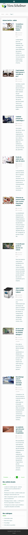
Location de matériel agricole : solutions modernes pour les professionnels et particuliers (13, 488)
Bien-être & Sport (8, 520)
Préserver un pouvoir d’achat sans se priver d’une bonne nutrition (20, 201)
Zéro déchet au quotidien (9, 525)
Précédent (5, 477)
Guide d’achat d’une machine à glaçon (20, 290)
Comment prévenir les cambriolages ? (20, 118)
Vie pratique (19, 81)
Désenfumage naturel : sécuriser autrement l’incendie (20, 381)
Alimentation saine (8, 518)
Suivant (23, 477)
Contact (14, 533)
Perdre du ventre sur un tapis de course (20, 159)
